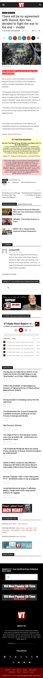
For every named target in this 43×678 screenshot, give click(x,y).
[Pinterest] (15, 38)
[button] (3, 5)
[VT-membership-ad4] (21, 310)
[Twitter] (10, 38)
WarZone (9, 9)
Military (4, 234)
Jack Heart (29, 528)
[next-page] (6, 238)
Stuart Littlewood (26, 530)
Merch (19, 672)
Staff (13, 670)
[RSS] (32, 657)
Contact (32, 672)
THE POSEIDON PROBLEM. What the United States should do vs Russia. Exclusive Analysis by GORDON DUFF (22, 451)
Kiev (9, 182)
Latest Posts (7, 367)
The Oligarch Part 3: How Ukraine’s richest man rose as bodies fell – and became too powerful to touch (20, 437)
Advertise (25, 672)
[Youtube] (30, 662)
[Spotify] (37, 657)
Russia (4, 184)
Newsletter (12, 672)
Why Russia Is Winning (12, 425)
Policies (19, 670)
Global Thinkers (8, 554)
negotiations (15, 182)
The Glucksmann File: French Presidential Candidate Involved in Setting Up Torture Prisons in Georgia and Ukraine (20, 413)
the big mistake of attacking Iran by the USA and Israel (21, 401)
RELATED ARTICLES (9, 204)
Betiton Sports (37, 675)
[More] (38, 38)
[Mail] (16, 657)
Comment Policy (34, 156)
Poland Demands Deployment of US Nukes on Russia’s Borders (31, 195)
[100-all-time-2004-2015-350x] (19, 590)
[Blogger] (5, 657)
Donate (25, 670)
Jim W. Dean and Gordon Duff (12, 30)
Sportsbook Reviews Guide (24, 675)
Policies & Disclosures (19, 156)
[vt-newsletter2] (17, 548)
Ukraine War (17, 9)
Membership (32, 670)
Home (3, 9)
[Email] (33, 38)
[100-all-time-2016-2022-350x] (19, 600)
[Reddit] (21, 657)
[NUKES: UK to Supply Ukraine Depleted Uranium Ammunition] (7, 231)
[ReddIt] (29, 38)
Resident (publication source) (28, 182)
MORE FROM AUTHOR (25, 204)
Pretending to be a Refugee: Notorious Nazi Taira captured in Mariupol (11, 195)
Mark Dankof (15, 530)
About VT (6, 156)
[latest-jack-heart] (17, 512)
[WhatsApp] (20, 38)
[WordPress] (24, 662)
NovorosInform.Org (9, 79)
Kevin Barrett (22, 524)
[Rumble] (26, 657)
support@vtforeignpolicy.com (25, 643)
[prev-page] (3, 238)
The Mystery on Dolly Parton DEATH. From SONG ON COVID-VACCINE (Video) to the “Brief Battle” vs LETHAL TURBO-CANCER (20, 374)
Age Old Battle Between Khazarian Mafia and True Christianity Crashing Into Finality (27, 212)
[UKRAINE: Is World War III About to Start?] (7, 221)
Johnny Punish (21, 536)
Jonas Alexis (12, 524)
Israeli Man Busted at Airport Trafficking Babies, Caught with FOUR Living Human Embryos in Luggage (19, 490)
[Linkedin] (24, 38)
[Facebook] (10, 657)
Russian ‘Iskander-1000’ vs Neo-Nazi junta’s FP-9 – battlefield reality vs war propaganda (21, 478)
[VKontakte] (19, 662)
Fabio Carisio (20, 528)
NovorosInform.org (14, 134)
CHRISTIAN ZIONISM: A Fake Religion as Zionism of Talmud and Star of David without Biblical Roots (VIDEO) (21, 388)
